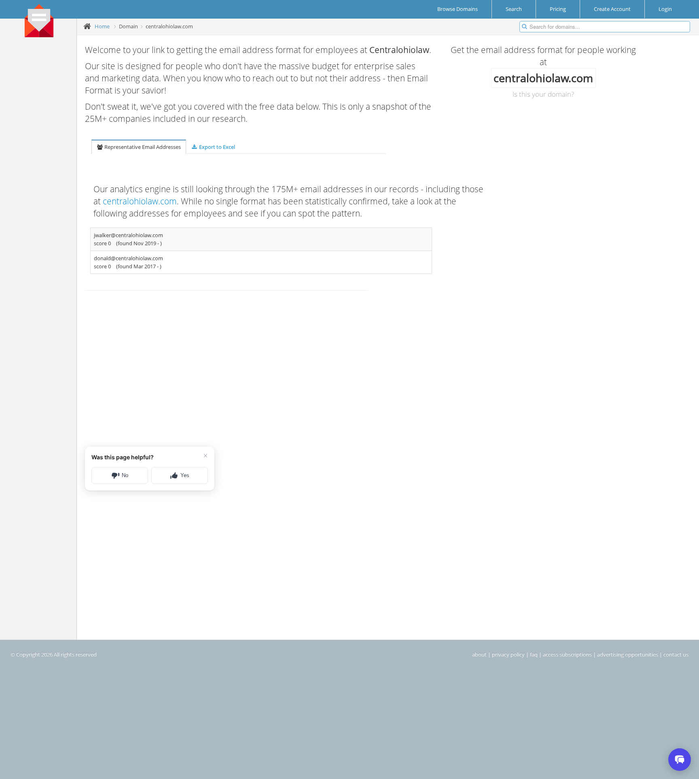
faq (534, 654)
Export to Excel (216, 147)
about (479, 654)
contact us (675, 654)
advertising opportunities (627, 654)
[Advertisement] (41, 166)
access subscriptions (567, 654)
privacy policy (508, 654)
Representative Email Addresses (142, 147)
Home (102, 26)
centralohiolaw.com (140, 201)
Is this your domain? (543, 94)
